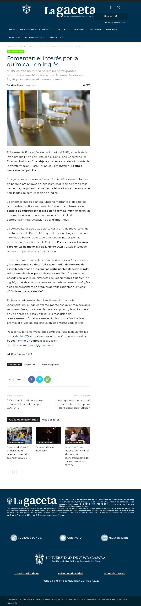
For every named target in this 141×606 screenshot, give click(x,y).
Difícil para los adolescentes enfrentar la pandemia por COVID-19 (25, 404)
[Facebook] (110, 8)
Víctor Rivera (17, 85)
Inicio (9, 46)
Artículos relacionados (23, 419)
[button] (112, 16)
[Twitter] (118, 8)
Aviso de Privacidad (70, 573)
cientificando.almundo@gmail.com (30, 345)
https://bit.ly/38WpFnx (21, 336)
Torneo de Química (49, 364)
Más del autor (50, 419)
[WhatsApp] (47, 379)
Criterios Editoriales (26, 573)
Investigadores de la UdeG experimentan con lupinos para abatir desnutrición (73, 404)
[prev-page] (9, 472)
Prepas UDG (30, 364)
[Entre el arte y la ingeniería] (48, 435)
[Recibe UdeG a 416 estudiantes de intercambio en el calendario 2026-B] (19, 435)
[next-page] (14, 472)
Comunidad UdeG (24, 46)
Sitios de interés (114, 573)
